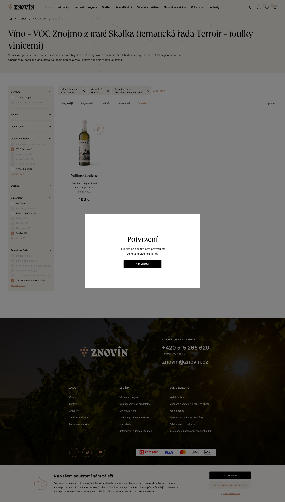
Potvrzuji (142, 264)
